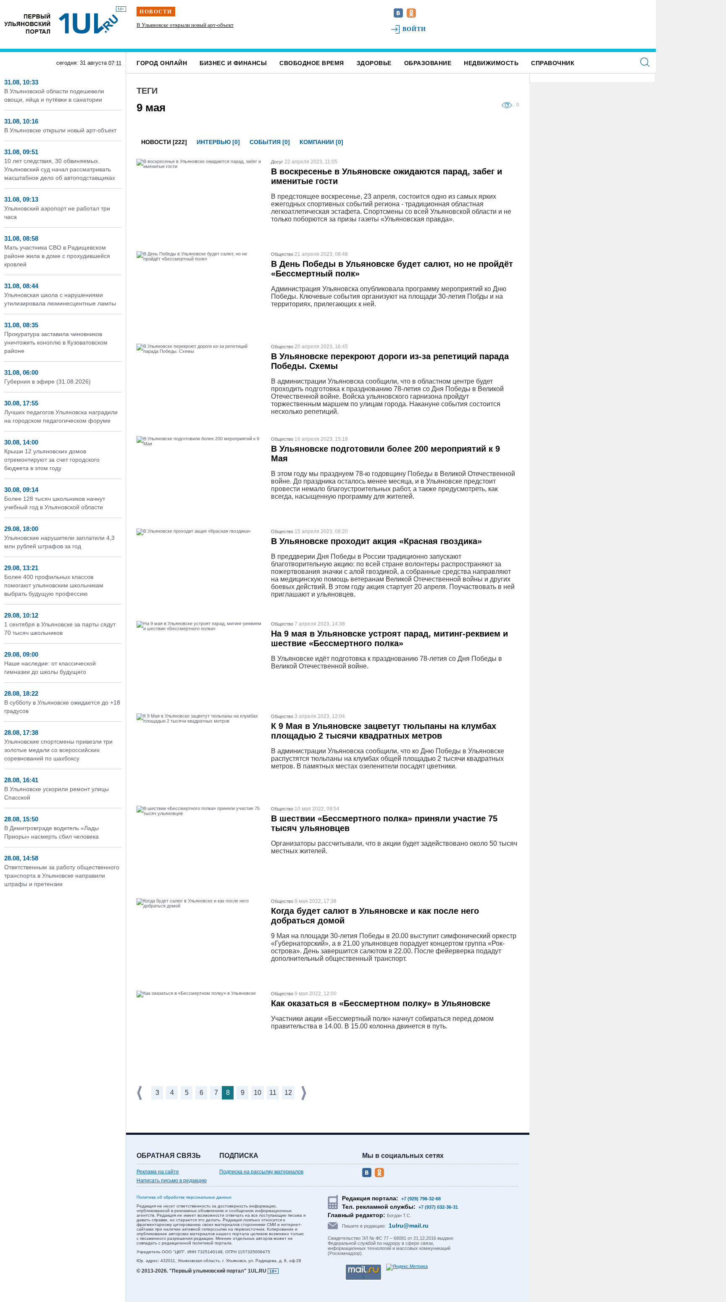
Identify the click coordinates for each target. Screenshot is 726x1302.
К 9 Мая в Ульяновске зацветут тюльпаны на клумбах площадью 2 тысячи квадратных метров (383, 730)
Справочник (552, 63)
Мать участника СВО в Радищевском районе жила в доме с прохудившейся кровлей (57, 256)
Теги (147, 90)
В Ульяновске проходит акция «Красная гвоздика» (376, 541)
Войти (414, 29)
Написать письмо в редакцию (172, 1181)
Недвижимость (491, 63)
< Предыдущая (140, 1093)
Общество (282, 254)
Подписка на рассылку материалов (261, 1172)
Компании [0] (321, 142)
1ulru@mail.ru (409, 1225)
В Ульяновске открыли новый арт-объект (60, 130)
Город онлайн (162, 63)
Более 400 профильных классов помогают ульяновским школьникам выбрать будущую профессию (53, 585)
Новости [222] (164, 142)
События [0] (270, 142)
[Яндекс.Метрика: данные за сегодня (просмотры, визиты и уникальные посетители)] (407, 1267)
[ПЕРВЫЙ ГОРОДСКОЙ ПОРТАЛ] (27, 23)
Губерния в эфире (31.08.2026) (47, 381)
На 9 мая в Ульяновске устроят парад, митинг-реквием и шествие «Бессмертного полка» (389, 638)
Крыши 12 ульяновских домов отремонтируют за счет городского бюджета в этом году (52, 459)
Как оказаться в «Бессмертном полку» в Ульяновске (380, 1003)
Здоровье (374, 63)
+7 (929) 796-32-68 (421, 1198)
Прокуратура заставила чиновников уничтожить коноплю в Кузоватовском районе (56, 342)
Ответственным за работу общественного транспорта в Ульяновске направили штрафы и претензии (61, 875)
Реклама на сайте (158, 1172)
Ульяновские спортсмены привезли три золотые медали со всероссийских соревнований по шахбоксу (58, 750)
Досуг (277, 161)
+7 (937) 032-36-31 (438, 1207)
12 (288, 1092)
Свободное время (311, 63)
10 (257, 1092)
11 (272, 1092)
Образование (428, 63)
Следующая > (304, 1093)
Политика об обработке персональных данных (184, 1197)
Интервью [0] (218, 142)
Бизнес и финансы (233, 63)
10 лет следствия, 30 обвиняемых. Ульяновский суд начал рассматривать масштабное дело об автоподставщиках (192, 32)
